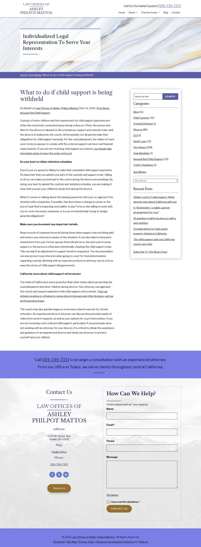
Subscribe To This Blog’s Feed (150, 252)
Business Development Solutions (116, 541)
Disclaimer (113, 495)
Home (122, 12)
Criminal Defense (143, 123)
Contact (176, 12)
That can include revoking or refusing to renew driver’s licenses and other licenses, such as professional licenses (66, 296)
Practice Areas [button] (149, 12)
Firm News (103, 108)
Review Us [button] (59, 488)
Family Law (139, 141)
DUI (135, 135)
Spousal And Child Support (35, 113)
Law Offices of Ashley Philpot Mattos (56, 108)
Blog (165, 12)
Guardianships (141, 153)
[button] (198, 527)
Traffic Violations (143, 165)
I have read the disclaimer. (125, 502)
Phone (110, 441)
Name (110, 408)
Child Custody (141, 117)
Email (111, 424)
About (132, 12)
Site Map (72, 541)
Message (112, 457)
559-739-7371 (170, 6)
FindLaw (143, 541)
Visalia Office (59, 452)
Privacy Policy (87, 541)
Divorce (137, 129)
